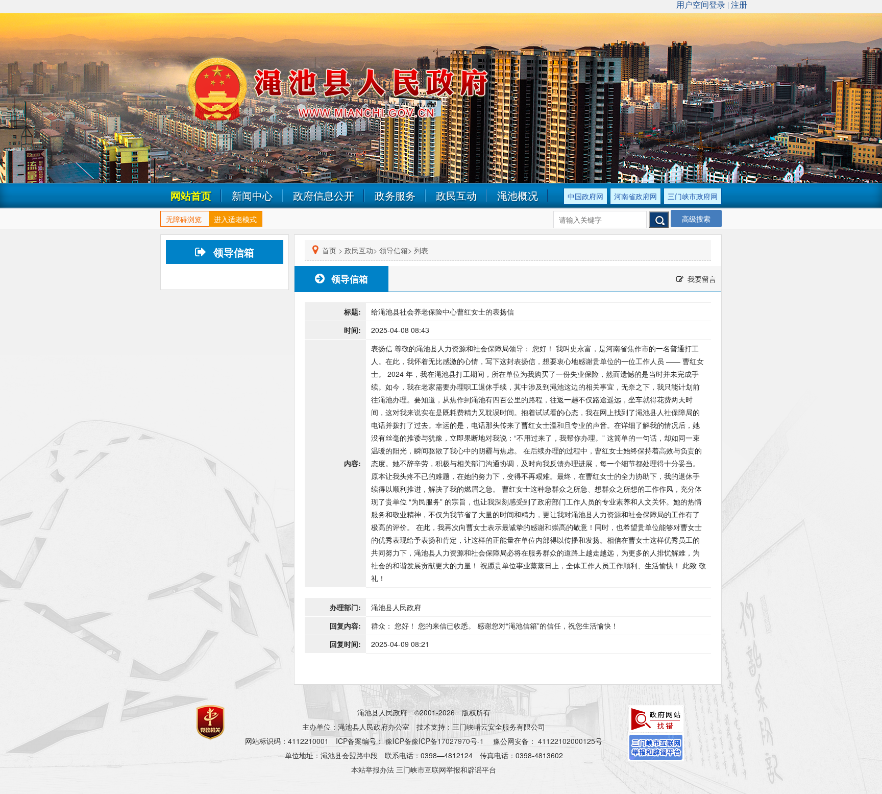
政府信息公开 (323, 195)
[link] (656, 718)
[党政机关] (192, 712)
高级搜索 (696, 218)
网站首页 (190, 195)
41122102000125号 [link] (570, 741)
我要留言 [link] (702, 279)
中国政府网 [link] (585, 196)
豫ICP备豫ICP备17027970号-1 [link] (434, 741)
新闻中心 (252, 195)
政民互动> (361, 250)
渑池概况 (517, 195)
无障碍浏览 (184, 219)
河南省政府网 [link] (635, 196)
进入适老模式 (235, 219)
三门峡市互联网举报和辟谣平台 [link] (446, 769)
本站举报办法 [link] (372, 769)
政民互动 (456, 195)
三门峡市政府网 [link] (693, 196)
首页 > (332, 250)
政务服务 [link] (395, 195)
